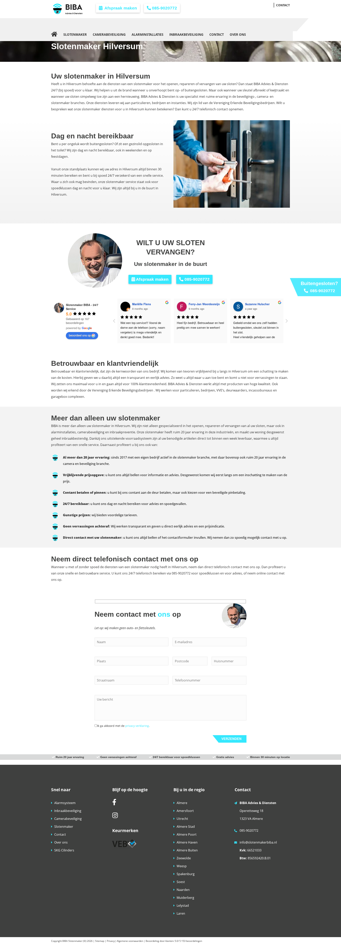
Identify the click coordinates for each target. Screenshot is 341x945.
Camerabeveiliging (68, 818)
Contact (60, 834)
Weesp (182, 866)
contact (272, 573)
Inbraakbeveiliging (67, 811)
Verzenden (231, 738)
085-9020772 (164, 8)
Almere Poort (187, 834)
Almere (182, 803)
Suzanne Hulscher (257, 304)
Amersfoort (185, 811)
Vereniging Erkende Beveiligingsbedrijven (122, 390)
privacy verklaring (137, 726)
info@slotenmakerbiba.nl (258, 842)
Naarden (183, 890)
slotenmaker (154, 432)
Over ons (61, 842)
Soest (181, 882)
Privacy (111, 941)
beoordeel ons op (80, 335)
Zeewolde (184, 858)
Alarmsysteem (65, 803)
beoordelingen (191, 941)
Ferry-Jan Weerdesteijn (204, 304)
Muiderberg (185, 897)
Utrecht (182, 818)
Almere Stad (186, 826)
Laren (181, 913)
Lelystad (183, 905)
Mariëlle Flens (141, 304)
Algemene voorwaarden (130, 941)
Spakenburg (186, 874)
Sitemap (99, 941)
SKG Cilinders (64, 850)
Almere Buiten (187, 850)
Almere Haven (187, 842)
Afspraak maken (120, 8)
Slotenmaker (63, 826)
